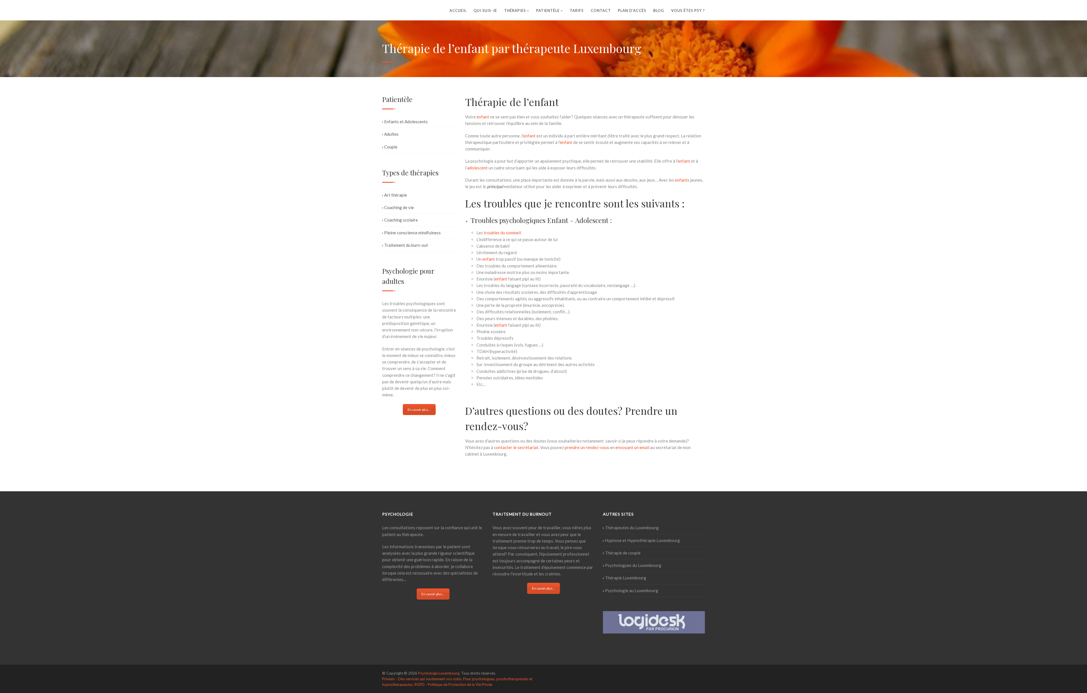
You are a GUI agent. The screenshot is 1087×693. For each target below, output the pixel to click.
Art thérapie (395, 194)
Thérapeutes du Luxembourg (632, 527)
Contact (601, 10)
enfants (682, 179)
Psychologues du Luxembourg (633, 565)
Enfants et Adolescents (406, 121)
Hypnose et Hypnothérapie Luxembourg (642, 540)
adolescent (477, 167)
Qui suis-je (485, 10)
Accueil (458, 10)
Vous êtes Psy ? (688, 10)
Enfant (557, 220)
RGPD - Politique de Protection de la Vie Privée (453, 684)
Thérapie (486, 102)
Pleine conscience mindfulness (412, 232)
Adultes (391, 134)
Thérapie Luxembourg (625, 577)
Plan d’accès (632, 10)
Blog (658, 10)
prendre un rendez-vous (587, 447)
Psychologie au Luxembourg (631, 590)
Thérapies (515, 10)
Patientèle (548, 10)
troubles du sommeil (502, 232)
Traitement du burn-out (406, 245)
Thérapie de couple (623, 552)
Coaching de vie (399, 207)
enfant (544, 102)
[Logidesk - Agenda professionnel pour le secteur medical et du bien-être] (654, 621)
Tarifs (577, 10)
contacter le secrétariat (516, 447)
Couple (390, 146)
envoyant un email (632, 447)
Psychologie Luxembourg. (439, 673)
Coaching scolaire (401, 219)
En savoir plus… (419, 409)
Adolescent (591, 220)
